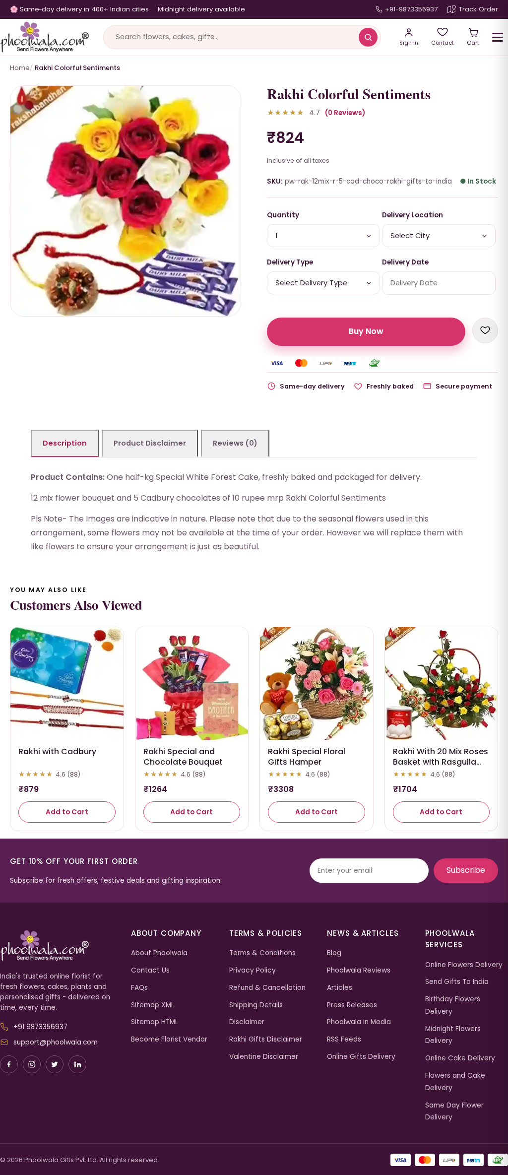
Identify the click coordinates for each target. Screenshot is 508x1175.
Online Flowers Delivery (464, 965)
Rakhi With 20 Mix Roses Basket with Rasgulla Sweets (440, 762)
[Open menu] (497, 37)
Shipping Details (256, 1005)
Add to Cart (67, 812)
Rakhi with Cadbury (57, 751)
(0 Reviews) (345, 113)
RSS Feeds (344, 1039)
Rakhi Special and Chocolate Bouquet (183, 757)
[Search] (368, 37)
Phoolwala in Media (359, 1022)
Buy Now (366, 331)
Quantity (283, 215)
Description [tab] (65, 443)
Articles (339, 987)
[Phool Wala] (44, 37)
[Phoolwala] (58, 945)
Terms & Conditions (262, 953)
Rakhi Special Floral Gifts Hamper (306, 757)
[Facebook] (9, 1064)
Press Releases (352, 1005)
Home (20, 67)
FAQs (139, 987)
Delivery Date (405, 262)
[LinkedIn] (77, 1064)
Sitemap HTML (154, 1022)
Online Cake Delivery (460, 1058)
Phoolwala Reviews (358, 970)
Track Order (478, 9)
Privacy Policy (252, 970)
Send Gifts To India (457, 981)
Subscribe (465, 870)
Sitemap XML (152, 1005)
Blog (334, 953)
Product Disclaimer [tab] (150, 443)
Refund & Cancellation (267, 987)
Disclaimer (246, 1022)
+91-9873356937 (411, 9)
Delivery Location (412, 215)
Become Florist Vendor (169, 1039)
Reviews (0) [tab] (235, 443)
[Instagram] (32, 1064)
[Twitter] (55, 1064)
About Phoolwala (159, 953)
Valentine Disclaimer (263, 1056)
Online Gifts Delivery (361, 1056)
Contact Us (150, 970)
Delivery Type (290, 262)
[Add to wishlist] (485, 330)
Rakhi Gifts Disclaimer (265, 1039)
